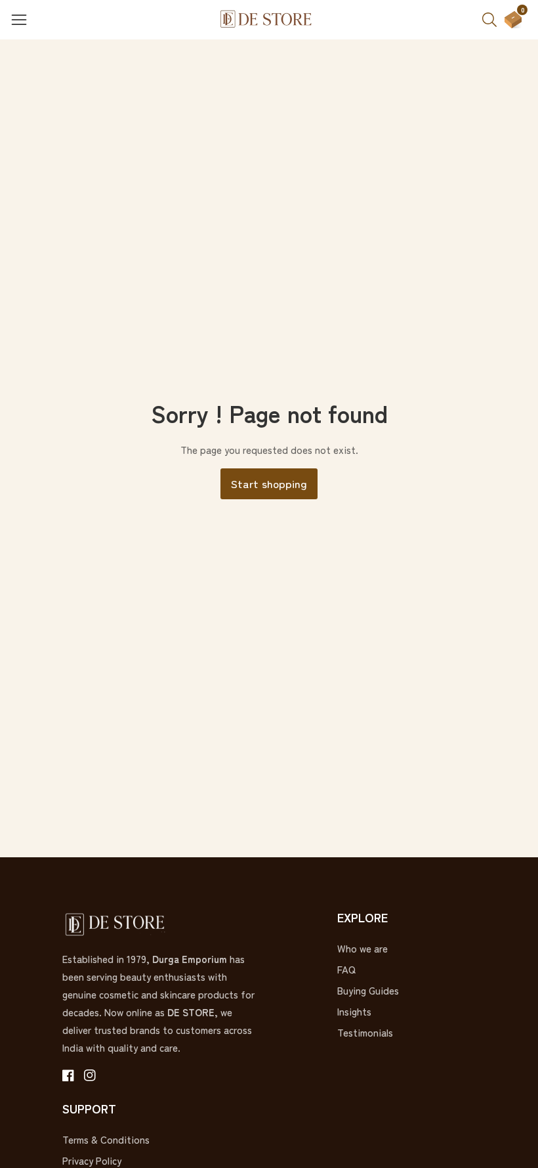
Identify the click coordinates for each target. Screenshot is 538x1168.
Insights (354, 1011)
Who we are (362, 948)
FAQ (346, 969)
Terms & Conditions (106, 1139)
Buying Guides (368, 990)
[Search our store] (493, 19)
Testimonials (365, 1032)
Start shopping (269, 483)
